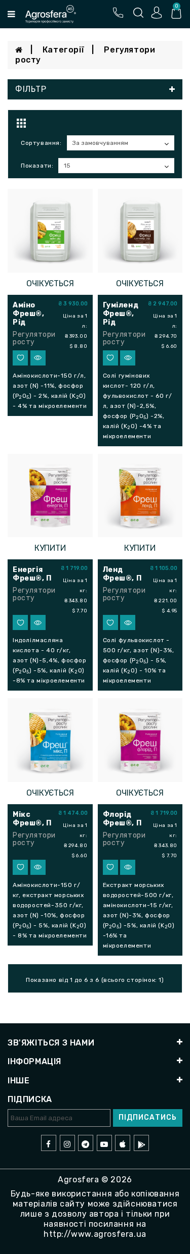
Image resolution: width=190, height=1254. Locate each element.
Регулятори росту (34, 338)
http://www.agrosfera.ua (95, 1234)
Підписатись (148, 1117)
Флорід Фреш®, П (122, 818)
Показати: (37, 165)
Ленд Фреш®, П (122, 574)
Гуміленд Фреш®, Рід (121, 314)
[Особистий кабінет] (156, 12)
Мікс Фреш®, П (32, 818)
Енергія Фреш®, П (32, 574)
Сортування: (41, 142)
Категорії (63, 50)
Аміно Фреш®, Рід (29, 314)
